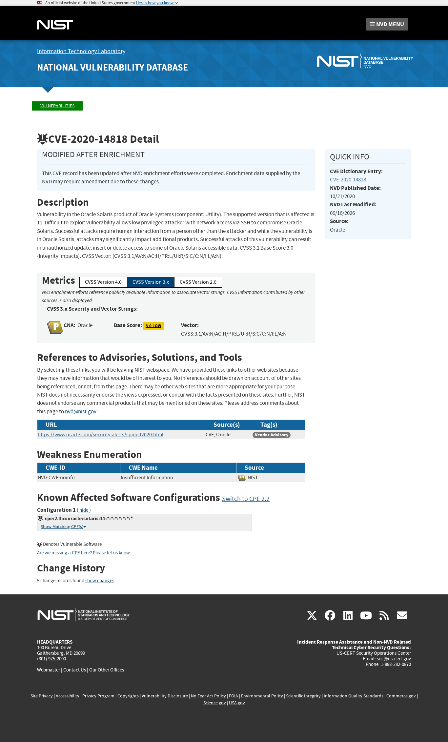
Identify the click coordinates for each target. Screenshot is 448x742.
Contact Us (74, 670)
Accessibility (67, 696)
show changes (99, 581)
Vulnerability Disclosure (165, 696)
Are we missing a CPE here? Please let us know (83, 553)
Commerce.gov (401, 696)
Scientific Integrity (303, 696)
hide (83, 510)
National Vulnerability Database (112, 67)
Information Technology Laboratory (81, 51)
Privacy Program (98, 696)
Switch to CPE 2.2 (246, 499)
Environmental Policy (262, 696)
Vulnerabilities (57, 106)
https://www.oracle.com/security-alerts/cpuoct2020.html (100, 434)
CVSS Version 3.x (150, 282)
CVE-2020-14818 (348, 179)
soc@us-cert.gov (394, 658)
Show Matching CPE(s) (62, 526)
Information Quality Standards (353, 696)
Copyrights (128, 696)
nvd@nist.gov (80, 411)
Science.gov (214, 703)
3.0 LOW (153, 325)
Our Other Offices (106, 670)
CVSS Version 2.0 (198, 282)
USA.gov (237, 703)
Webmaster (48, 670)
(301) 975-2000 (51, 658)
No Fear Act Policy (208, 696)
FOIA (233, 696)
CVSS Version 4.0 (103, 282)
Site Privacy (42, 696)
